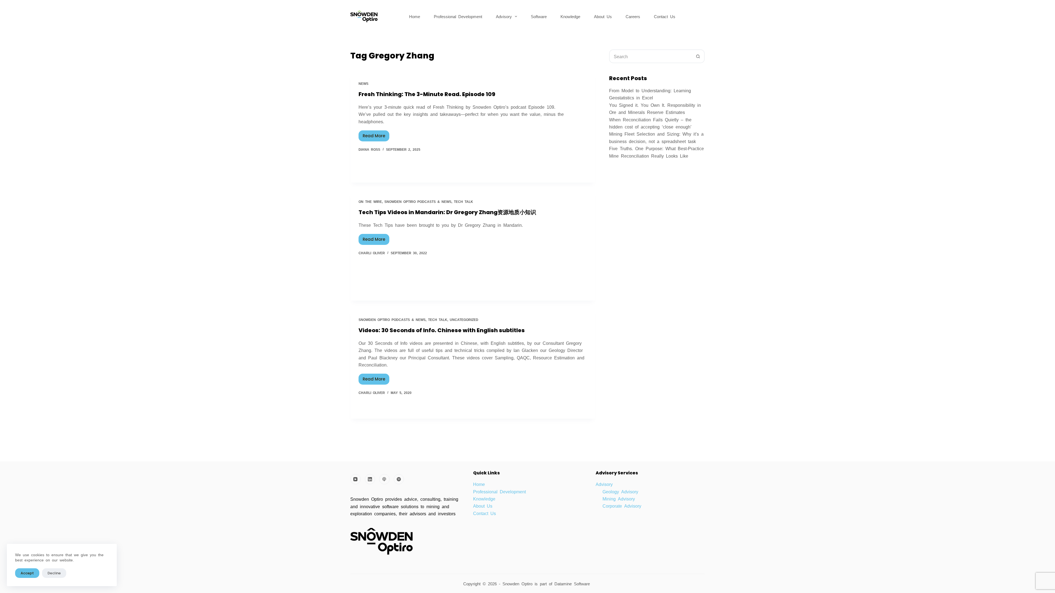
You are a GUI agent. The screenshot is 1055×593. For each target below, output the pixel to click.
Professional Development (458, 16)
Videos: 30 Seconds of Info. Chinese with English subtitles (442, 330)
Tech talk (463, 201)
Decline (54, 573)
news (363, 83)
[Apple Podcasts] (384, 479)
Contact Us (664, 16)
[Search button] (698, 56)
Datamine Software (573, 583)
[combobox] (651, 56)
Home (414, 16)
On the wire (370, 201)
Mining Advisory (619, 498)
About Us (603, 16)
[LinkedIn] (370, 479)
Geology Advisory (620, 491)
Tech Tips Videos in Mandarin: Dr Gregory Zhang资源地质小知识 (447, 212)
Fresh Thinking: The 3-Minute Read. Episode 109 (427, 94)
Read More (376, 134)
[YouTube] (355, 479)
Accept (27, 573)
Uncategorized (464, 319)
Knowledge (570, 16)
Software (539, 16)
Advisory (504, 16)
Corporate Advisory (622, 506)
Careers (633, 16)
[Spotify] (399, 479)
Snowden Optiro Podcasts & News (417, 201)
